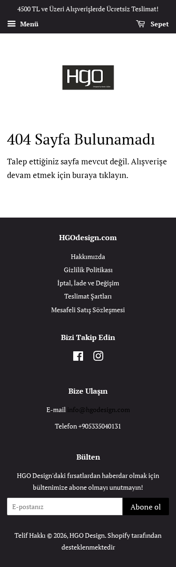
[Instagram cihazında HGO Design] (98, 357)
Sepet (159, 23)
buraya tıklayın (99, 175)
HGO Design (87, 535)
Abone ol (145, 507)
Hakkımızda (88, 256)
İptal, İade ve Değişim (88, 282)
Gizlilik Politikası (88, 269)
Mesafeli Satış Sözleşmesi (88, 309)
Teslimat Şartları (88, 296)
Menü (28, 23)
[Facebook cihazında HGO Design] (78, 357)
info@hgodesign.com (98, 409)
